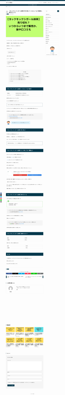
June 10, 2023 (21, 223)
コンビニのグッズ (49, 22)
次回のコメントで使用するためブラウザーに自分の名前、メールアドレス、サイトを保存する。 (21, 382)
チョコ (48, 28)
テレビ (48, 30)
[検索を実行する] (58, 11)
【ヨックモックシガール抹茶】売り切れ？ (17, 75)
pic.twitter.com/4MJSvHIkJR (13, 116)
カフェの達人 (9, 2)
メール (8, 375)
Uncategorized (49, 17)
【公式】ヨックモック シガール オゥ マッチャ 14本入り (22, 171)
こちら (12, 157)
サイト (8, 379)
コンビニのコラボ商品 (50, 24)
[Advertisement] (24, 309)
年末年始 (48, 39)
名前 (8, 372)
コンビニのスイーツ (49, 26)
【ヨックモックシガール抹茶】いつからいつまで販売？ (20, 73)
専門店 (48, 37)
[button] (9, 273)
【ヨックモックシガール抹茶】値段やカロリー (18, 79)
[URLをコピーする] (40, 273)
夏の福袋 (48, 35)
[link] (17, 289)
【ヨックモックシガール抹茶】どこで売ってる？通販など (20, 76)
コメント (9, 360)
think (11, 291)
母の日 (48, 41)
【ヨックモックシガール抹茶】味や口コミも (18, 78)
